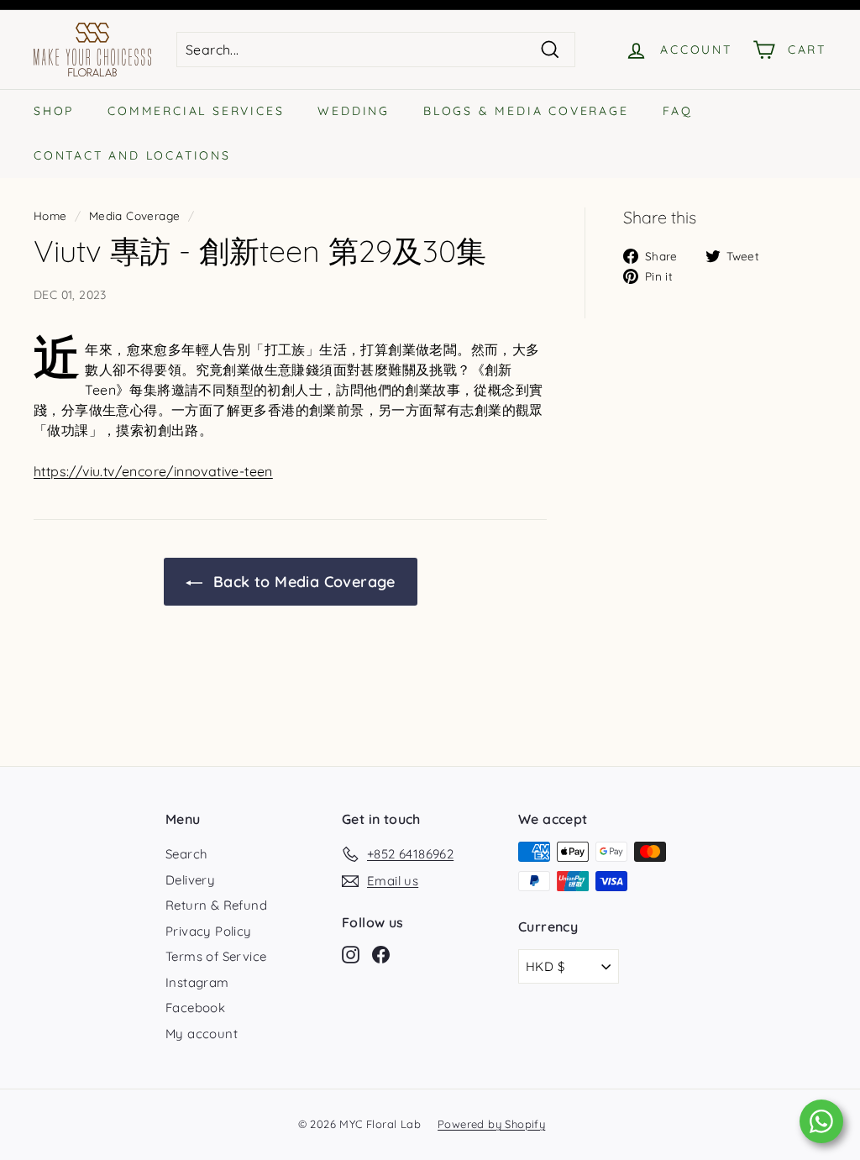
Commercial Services (196, 110)
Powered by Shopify (491, 1124)
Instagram (197, 982)
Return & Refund (216, 905)
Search (186, 854)
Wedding (353, 110)
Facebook (195, 1008)
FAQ (678, 110)
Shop (54, 110)
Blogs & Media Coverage (526, 110)
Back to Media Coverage (302, 581)
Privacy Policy (208, 931)
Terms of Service (215, 956)
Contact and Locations (132, 155)
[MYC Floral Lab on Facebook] (381, 954)
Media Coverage (135, 215)
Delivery (190, 880)
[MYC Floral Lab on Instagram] (350, 954)
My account (201, 1034)
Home (50, 215)
